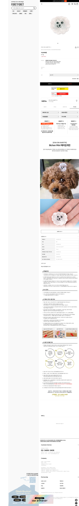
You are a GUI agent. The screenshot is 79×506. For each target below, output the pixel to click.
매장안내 (61, 481)
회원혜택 (61, 485)
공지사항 (61, 483)
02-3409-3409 (47, 450)
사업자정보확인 (43, 465)
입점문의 (42, 488)
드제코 (15, 497)
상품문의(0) (65, 106)
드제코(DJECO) (43, 440)
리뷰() (55, 106)
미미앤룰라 (23, 497)
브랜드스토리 (43, 481)
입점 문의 (15, 503)
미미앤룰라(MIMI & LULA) (60, 440)
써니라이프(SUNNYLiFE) (50, 440)
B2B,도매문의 (62, 488)
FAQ (42, 485)
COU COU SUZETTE (45, 47)
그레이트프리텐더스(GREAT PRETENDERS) (48, 441)
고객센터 (42, 483)
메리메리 (17, 500)
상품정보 (45, 106)
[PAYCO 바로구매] (62, 94)
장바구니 (50, 83)
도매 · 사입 (23, 503)
